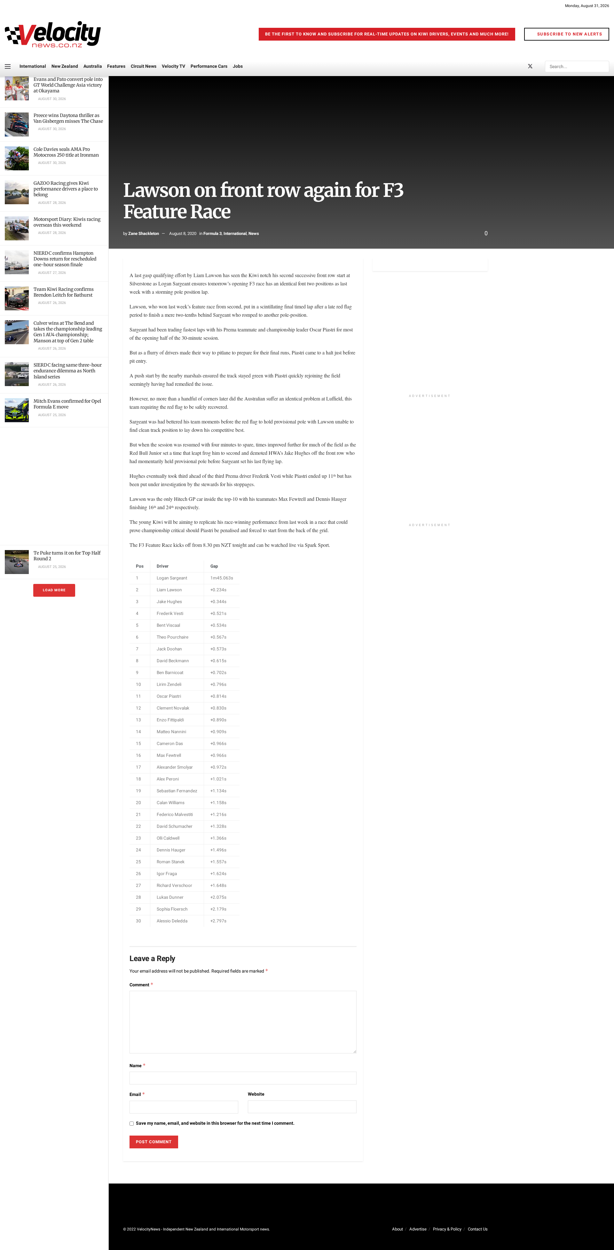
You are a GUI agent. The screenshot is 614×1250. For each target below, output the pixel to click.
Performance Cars (209, 66)
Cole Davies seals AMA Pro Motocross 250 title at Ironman (66, 152)
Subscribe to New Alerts (569, 34)
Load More (54, 590)
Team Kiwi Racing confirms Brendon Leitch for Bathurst (64, 292)
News (253, 233)
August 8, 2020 (182, 233)
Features (116, 66)
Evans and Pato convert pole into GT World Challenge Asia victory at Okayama (68, 85)
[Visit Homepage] (53, 34)
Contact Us (478, 1229)
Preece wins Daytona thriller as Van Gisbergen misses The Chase (68, 118)
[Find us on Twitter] (530, 66)
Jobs (238, 66)
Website (256, 1094)
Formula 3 (212, 233)
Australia (92, 66)
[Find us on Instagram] (541, 66)
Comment (142, 985)
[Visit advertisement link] (54, 486)
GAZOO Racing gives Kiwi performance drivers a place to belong (66, 189)
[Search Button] (603, 66)
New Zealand (64, 66)
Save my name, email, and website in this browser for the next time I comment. (215, 1123)
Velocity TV (173, 66)
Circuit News (143, 66)
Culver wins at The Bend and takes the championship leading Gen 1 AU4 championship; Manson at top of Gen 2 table (68, 332)
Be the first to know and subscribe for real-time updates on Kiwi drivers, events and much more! (387, 34)
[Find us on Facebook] (519, 66)
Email (137, 1094)
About (397, 1229)
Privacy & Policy (447, 1229)
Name (138, 1065)
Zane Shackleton (143, 233)
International (33, 66)
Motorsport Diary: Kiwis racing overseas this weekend (67, 222)
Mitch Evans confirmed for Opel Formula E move (67, 404)
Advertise (418, 1229)
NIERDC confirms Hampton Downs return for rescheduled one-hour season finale (65, 259)
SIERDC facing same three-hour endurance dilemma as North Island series (68, 370)
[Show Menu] (8, 66)
